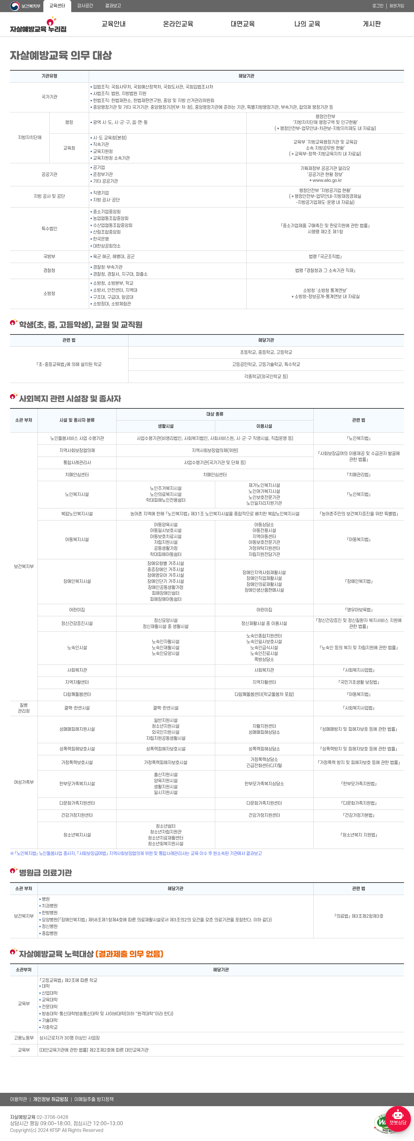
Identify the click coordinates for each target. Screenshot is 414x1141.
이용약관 (18, 1099)
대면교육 (243, 24)
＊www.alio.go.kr (325, 180)
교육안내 (114, 24)
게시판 (372, 24)
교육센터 (57, 5)
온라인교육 (178, 24)
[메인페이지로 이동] (38, 24)
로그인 (377, 6)
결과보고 (113, 5)
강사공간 (85, 5)
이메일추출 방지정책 (94, 1099)
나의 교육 (307, 24)
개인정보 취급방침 (50, 1099)
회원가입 (396, 6)
